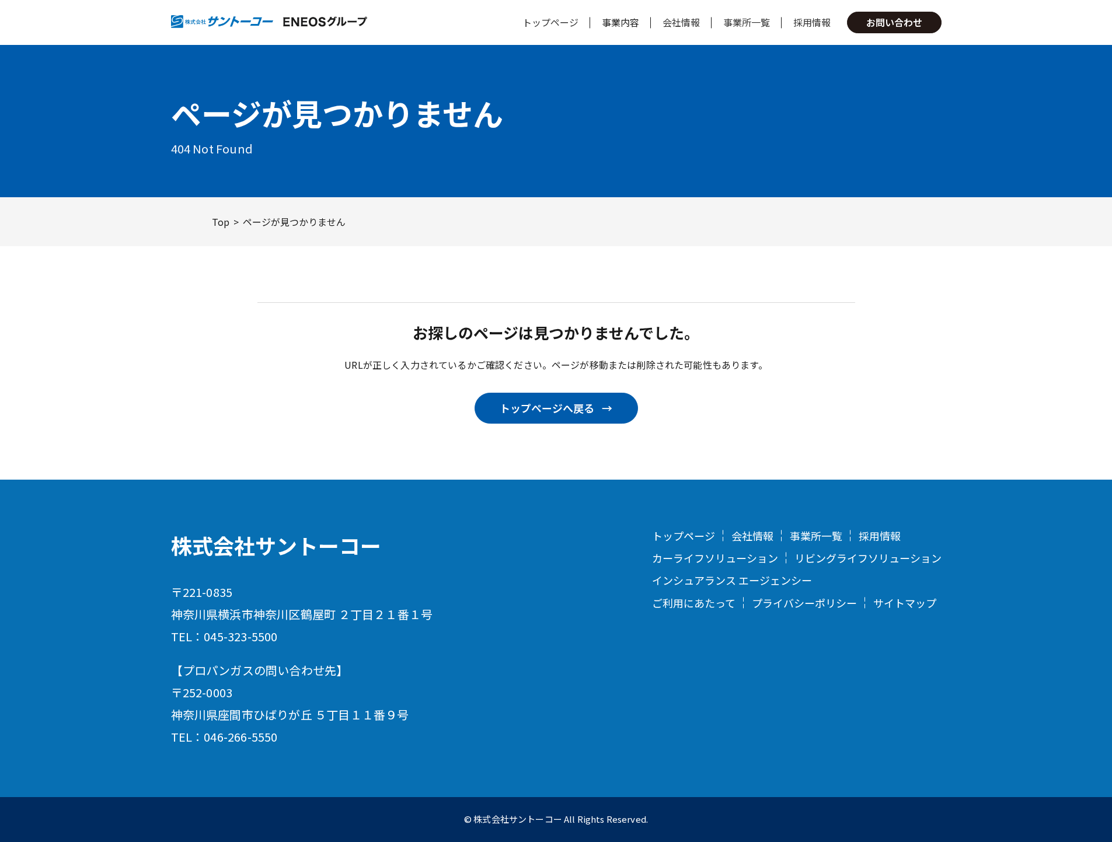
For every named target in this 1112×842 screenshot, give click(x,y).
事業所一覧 (746, 22)
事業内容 (620, 22)
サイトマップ (904, 602)
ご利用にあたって (693, 602)
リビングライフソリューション (868, 557)
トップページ (550, 22)
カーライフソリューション (715, 557)
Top (220, 221)
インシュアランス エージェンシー (732, 580)
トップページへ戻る (547, 407)
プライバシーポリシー (804, 602)
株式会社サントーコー (276, 545)
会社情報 (681, 22)
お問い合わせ (894, 22)
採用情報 (812, 22)
